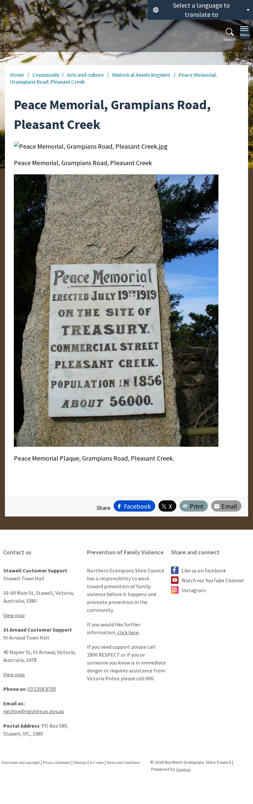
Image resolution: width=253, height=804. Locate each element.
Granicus (183, 769)
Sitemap (80, 762)
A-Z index (97, 762)
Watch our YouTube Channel (213, 580)
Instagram (194, 590)
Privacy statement (56, 762)
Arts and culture (86, 75)
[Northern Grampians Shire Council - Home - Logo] (20, 37)
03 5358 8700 (42, 689)
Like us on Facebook (204, 570)
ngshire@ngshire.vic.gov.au (33, 711)
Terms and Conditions (123, 762)
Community (46, 75)
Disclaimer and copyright (21, 762)
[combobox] (200, 10)
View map (14, 615)
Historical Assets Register (141, 75)
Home (17, 75)
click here (128, 632)
